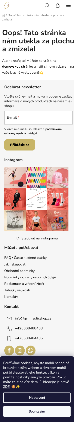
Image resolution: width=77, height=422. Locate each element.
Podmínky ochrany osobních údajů (30, 277)
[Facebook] (9, 350)
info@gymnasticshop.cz (33, 318)
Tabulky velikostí (17, 290)
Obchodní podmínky (19, 270)
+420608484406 (29, 338)
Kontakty (11, 296)
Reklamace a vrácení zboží (24, 283)
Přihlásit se (19, 145)
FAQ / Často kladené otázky (25, 257)
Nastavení (37, 397)
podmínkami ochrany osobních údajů (33, 131)
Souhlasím (37, 411)
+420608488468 (29, 328)
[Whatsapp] (31, 350)
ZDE (6, 386)
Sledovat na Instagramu (39, 238)
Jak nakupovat (14, 264)
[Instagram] (20, 350)
